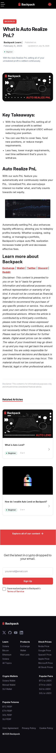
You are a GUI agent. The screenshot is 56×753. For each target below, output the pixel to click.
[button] (3, 4)
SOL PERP (7, 715)
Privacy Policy (29, 728)
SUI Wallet (7, 689)
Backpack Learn (12, 42)
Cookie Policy (46, 728)
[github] (10, 632)
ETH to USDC (45, 685)
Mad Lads (24, 654)
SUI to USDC (45, 689)
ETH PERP (7, 711)
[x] (4, 632)
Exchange (25, 646)
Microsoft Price (45, 663)
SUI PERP (6, 719)
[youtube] (15, 632)
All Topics (7, 663)
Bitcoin (5, 650)
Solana (5, 646)
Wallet (23, 650)
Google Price (44, 650)
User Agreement (10, 728)
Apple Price (43, 659)
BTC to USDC (45, 680)
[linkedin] (21, 632)
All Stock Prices (45, 667)
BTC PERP (7, 706)
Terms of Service (15, 591)
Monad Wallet (8, 685)
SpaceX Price (44, 654)
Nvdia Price (43, 646)
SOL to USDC (45, 693)
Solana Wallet (8, 680)
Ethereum (6, 654)
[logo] (26, 4)
